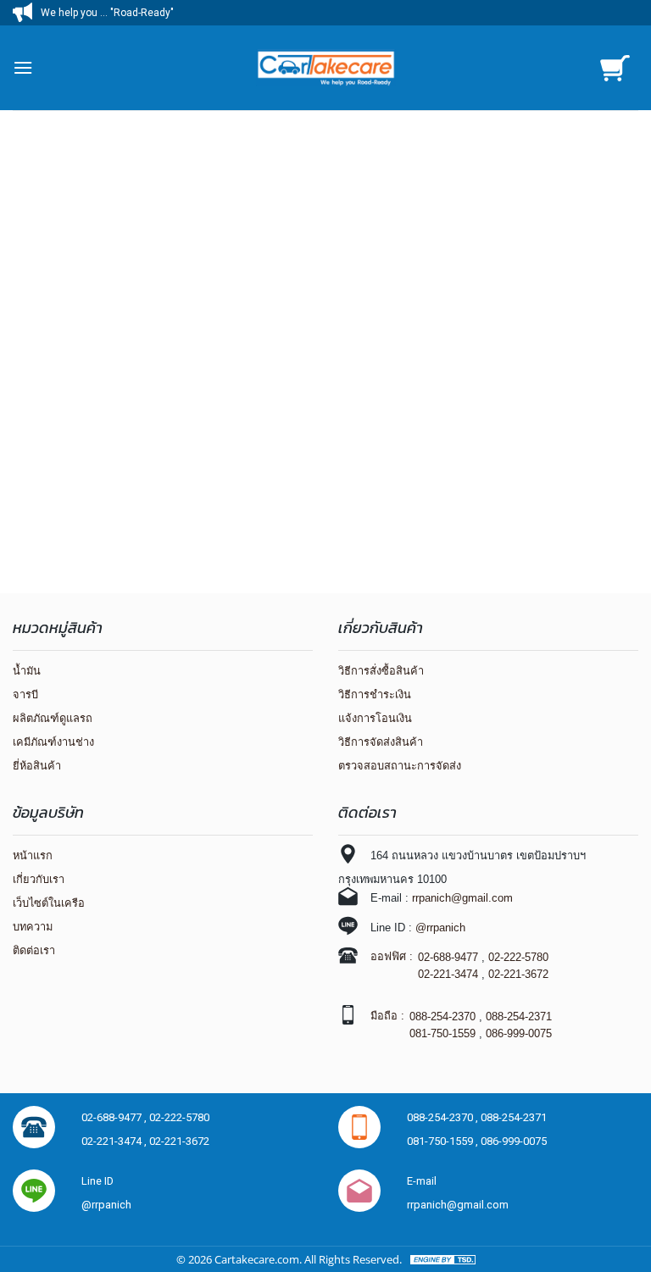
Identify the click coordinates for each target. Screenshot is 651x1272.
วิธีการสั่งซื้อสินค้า (381, 670)
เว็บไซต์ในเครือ (49, 903)
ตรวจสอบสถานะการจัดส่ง (399, 765)
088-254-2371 (519, 1016)
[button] (23, 67)
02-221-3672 (518, 974)
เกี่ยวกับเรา (38, 879)
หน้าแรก (33, 855)
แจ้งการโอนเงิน (375, 718)
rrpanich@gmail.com (462, 898)
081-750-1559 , (444, 1141)
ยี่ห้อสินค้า (37, 765)
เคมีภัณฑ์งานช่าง (53, 742)
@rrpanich (440, 927)
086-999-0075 (519, 1033)
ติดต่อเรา (34, 950)
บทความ (33, 926)
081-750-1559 (442, 1033)
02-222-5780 (518, 957)
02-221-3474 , (115, 1141)
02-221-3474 (448, 974)
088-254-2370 (442, 1016)
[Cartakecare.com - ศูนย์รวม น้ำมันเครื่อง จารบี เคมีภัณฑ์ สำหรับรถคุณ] (325, 67)
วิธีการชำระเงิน (374, 694)
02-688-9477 (448, 957)
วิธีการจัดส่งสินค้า (380, 742)
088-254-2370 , (444, 1117)
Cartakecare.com (256, 1259)
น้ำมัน (27, 670)
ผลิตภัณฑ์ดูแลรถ (52, 718)
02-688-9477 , (115, 1117)
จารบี (25, 694)
